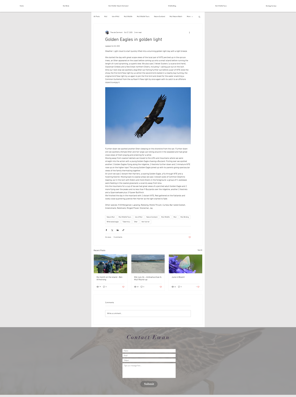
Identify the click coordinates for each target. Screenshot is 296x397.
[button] (66, 6)
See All (200, 250)
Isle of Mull (115, 17)
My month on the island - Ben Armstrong (109, 278)
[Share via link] (123, 230)
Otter (136, 222)
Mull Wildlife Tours (143, 17)
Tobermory (126, 222)
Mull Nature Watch (176, 17)
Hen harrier (146, 222)
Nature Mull (111, 217)
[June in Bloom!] (185, 264)
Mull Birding (184, 217)
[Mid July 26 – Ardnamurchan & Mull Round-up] (148, 264)
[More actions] (189, 32)
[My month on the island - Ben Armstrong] (110, 264)
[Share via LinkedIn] (118, 230)
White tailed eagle (113, 222)
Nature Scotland (159, 17)
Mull (105, 17)
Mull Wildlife (128, 17)
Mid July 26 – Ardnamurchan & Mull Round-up (147, 278)
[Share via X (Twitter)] (112, 230)
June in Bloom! (178, 277)
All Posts (97, 17)
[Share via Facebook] (106, 230)
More (188, 17)
